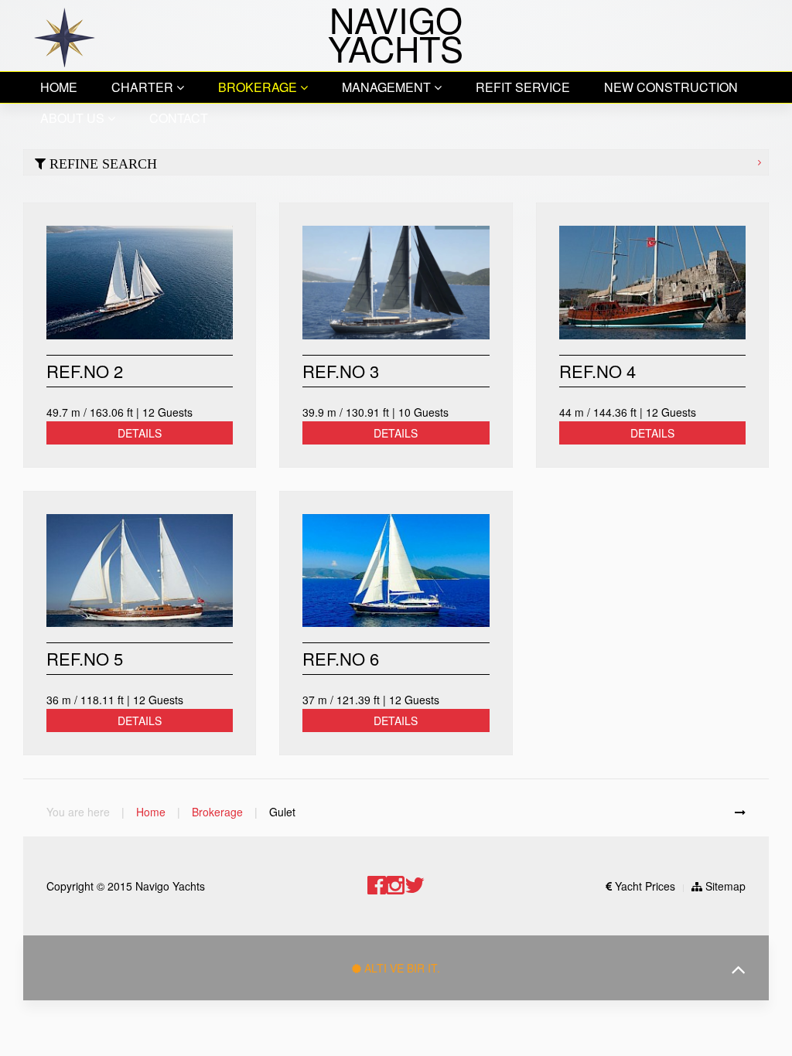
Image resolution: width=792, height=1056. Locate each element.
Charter (143, 87)
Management (388, 87)
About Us (74, 118)
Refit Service (523, 87)
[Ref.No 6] (395, 571)
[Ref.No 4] (652, 282)
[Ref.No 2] (139, 282)
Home (58, 87)
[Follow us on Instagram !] (395, 885)
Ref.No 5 (84, 658)
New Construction (671, 87)
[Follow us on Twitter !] (415, 885)
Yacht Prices (643, 886)
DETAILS (140, 433)
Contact (178, 118)
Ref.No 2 (84, 371)
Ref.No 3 (340, 371)
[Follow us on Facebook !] (376, 885)
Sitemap (724, 886)
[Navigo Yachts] (64, 35)
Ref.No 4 (597, 371)
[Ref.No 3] (395, 282)
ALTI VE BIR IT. (400, 968)
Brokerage (259, 87)
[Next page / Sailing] (740, 811)
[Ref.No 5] (139, 571)
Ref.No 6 (340, 658)
